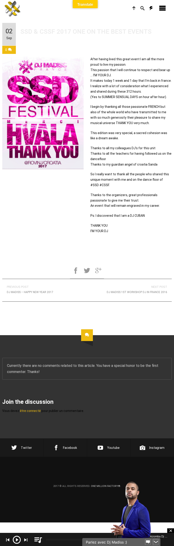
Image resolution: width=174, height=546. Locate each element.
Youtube (113, 448)
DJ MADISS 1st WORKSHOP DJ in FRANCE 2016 (137, 289)
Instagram (156, 448)
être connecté (30, 411)
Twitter (26, 448)
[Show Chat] (148, 542)
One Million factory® (105, 486)
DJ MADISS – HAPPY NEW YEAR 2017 (30, 289)
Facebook (70, 448)
